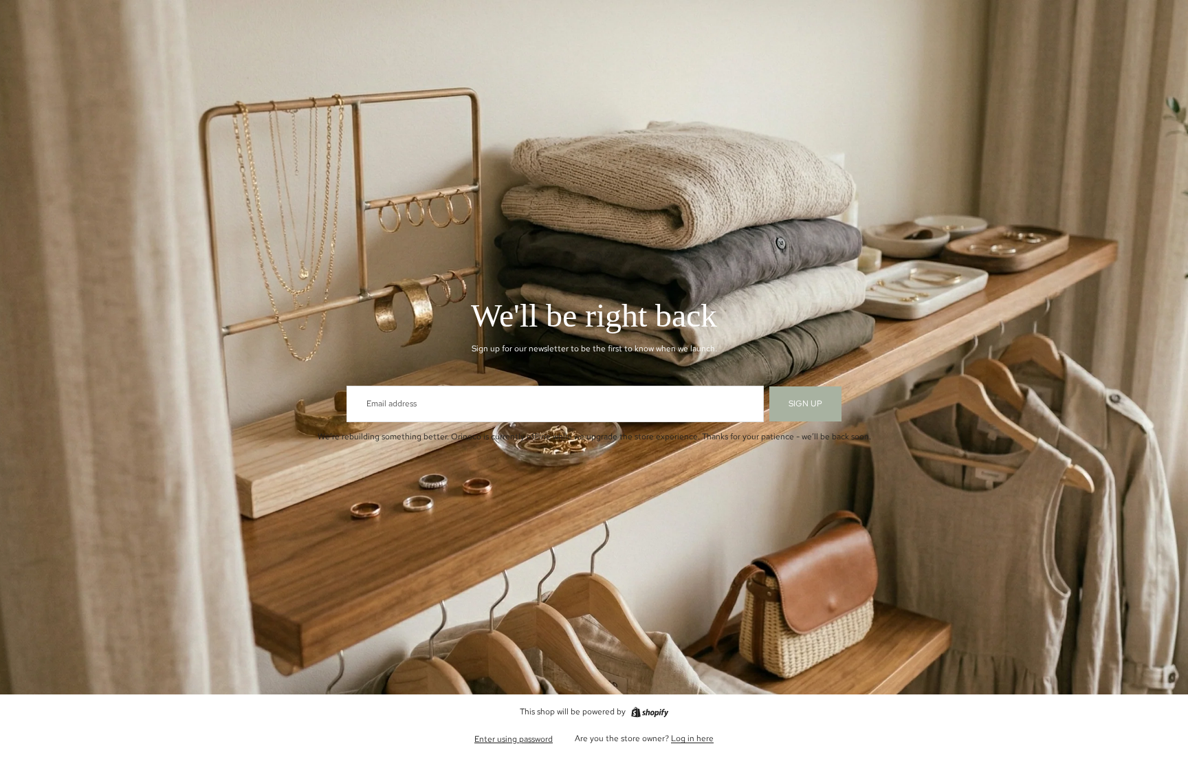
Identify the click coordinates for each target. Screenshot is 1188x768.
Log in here (692, 738)
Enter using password (513, 739)
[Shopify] (649, 712)
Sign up (805, 403)
